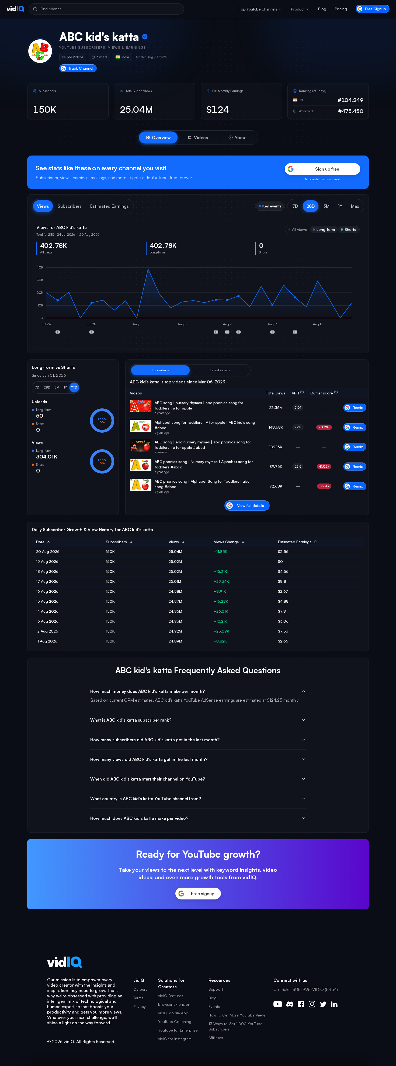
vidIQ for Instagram (175, 1038)
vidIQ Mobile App (173, 1013)
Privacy (139, 1006)
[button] (295, 206)
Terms (138, 998)
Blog (322, 8)
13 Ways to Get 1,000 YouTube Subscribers (235, 1026)
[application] (198, 301)
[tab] (158, 137)
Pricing (341, 8)
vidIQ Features (170, 995)
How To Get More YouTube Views (237, 1015)
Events (214, 1006)
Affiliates (216, 1037)
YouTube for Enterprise (178, 1030)
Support (216, 989)
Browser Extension (174, 1004)
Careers (140, 989)
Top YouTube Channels (258, 9)
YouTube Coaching (174, 1021)
